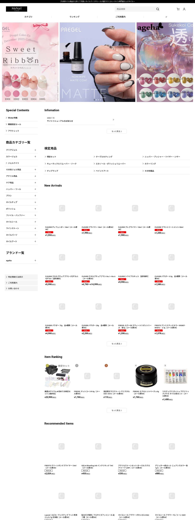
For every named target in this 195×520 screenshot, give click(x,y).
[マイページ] (184, 9)
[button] (167, 17)
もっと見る (116, 131)
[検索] (157, 9)
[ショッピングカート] (178, 9)
